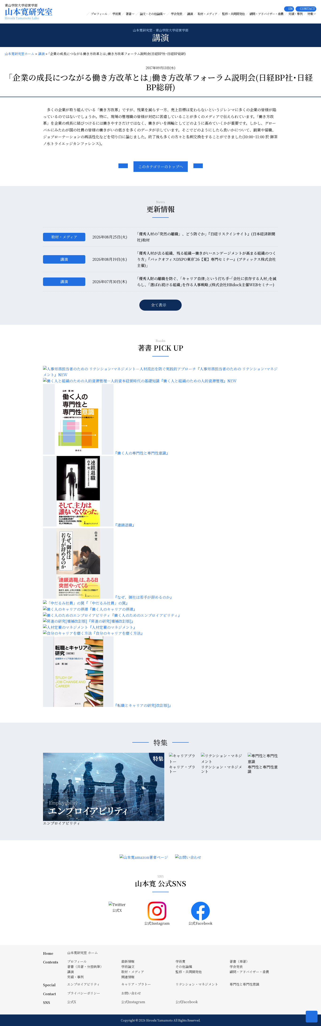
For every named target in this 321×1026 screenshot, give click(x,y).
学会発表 (176, 14)
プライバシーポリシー (83, 993)
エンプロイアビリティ (83, 984)
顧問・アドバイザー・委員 (266, 14)
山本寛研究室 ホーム (82, 952)
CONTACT (307, 8)
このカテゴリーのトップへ (160, 166)
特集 (310, 14)
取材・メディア (207, 14)
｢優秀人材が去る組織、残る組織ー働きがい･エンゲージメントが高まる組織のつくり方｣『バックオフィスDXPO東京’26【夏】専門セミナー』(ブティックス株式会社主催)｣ (206, 259)
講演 (190, 14)
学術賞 (116, 14)
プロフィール (99, 14)
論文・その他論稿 (151, 14)
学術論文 (127, 966)
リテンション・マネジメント (197, 984)
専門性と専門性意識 (244, 984)
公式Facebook (187, 1001)
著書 (128, 14)
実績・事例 (295, 14)
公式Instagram (133, 1001)
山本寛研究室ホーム (19, 53)
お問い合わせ (131, 993)
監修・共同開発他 (233, 14)
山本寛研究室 (29, 13)
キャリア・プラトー (136, 984)
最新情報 (127, 961)
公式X (71, 1001)
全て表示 (158, 305)
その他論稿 (184, 966)
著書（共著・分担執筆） (85, 966)
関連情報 (127, 977)
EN (290, 8)
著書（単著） (239, 961)
